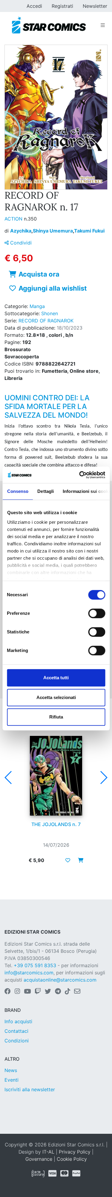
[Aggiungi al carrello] (79, 860)
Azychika (21, 231)
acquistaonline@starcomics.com (60, 980)
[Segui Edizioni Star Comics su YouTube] (27, 992)
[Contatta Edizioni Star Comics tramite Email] (77, 992)
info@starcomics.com (28, 973)
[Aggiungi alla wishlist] (68, 860)
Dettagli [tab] (45, 491)
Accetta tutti (56, 677)
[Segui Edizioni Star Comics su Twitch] (38, 992)
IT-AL (48, 1152)
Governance (38, 1159)
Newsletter (95, 6)
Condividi (20, 243)
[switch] (96, 613)
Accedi (34, 6)
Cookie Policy (72, 1159)
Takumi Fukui (89, 231)
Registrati (62, 6)
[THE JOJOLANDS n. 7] (56, 776)
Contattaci (16, 1031)
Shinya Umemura (53, 231)
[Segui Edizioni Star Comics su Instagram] (17, 992)
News (10, 1070)
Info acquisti (18, 1021)
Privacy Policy (74, 1152)
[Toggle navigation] (102, 25)
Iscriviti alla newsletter (29, 1089)
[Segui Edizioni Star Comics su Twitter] (48, 992)
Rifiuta (56, 716)
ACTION (14, 219)
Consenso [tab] (17, 491)
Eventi (11, 1080)
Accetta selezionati (56, 697)
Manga (37, 306)
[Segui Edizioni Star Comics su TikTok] (67, 992)
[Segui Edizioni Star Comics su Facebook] (7, 992)
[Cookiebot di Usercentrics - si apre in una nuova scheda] (79, 475)
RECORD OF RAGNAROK (46, 321)
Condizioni (16, 1041)
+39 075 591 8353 (35, 965)
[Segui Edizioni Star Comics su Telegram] (58, 992)
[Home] (49, 25)
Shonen (49, 313)
